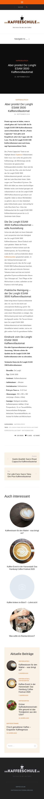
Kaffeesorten (24, 680)
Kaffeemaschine (9, 257)
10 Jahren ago (24, 718)
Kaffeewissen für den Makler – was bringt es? (28, 667)
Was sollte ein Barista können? (22, 636)
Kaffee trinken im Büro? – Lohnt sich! (22, 602)
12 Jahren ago (12, 733)
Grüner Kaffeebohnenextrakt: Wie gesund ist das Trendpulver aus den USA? (28, 709)
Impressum (20, 786)
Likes (29, 435)
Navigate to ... (20, 39)
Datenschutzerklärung (22, 790)
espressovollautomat (12, 430)
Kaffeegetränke (13, 723)
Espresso (19, 155)
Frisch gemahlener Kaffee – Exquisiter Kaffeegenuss (19, 728)
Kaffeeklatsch (22, 60)
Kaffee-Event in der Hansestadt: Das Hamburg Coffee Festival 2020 (27, 688)
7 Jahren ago (23, 695)
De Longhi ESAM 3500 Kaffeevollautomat (23, 427)
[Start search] (26, 7)
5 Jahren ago (23, 673)
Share (37, 435)
